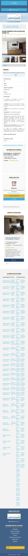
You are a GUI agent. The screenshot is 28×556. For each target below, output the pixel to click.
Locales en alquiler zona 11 (18, 330)
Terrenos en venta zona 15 (23, 448)
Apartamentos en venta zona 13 (6, 384)
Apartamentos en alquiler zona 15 (6, 336)
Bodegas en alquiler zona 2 (23, 281)
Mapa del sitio (15, 539)
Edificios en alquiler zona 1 (6, 405)
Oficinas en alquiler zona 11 (18, 435)
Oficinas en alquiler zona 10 (18, 429)
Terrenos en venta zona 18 (23, 466)
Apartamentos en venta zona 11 (6, 379)
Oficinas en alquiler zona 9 (18, 423)
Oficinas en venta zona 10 (18, 480)
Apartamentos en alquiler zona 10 (6, 312)
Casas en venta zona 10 (13, 384)
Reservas (14, 199)
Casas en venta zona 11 (13, 389)
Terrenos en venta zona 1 (23, 394)
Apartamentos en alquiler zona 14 (6, 330)
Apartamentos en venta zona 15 (6, 393)
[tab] (14, 65)
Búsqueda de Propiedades (12, 26)
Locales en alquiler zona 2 (18, 287)
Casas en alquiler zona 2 (13, 294)
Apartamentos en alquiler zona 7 (6, 305)
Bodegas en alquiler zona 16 (23, 343)
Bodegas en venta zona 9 (22, 370)
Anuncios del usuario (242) (14, 193)
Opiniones (15, 541)
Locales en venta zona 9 (18, 370)
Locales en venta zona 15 (18, 389)
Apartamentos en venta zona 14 (6, 388)
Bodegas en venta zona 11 (22, 374)
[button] (25, 39)
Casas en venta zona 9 (13, 379)
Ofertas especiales (15, 533)
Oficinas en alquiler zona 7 (18, 417)
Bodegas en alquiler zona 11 (23, 312)
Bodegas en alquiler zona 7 (23, 294)
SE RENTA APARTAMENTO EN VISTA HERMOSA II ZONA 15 (12, 238)
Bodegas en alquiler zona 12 (23, 318)
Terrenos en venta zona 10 (23, 430)
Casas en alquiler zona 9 (13, 300)
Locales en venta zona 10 (18, 374)
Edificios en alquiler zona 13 (6, 423)
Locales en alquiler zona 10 (18, 318)
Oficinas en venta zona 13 (18, 489)
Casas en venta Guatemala (13, 343)
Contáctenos (15, 529)
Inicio (4, 26)
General (5, 65)
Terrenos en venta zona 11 (23, 436)
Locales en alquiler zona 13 (18, 336)
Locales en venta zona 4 (18, 360)
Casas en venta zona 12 (13, 394)
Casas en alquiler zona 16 (13, 336)
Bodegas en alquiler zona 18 (23, 355)
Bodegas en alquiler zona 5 (23, 287)
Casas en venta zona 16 (13, 417)
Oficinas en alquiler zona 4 (18, 405)
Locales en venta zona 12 (18, 379)
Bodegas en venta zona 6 (22, 365)
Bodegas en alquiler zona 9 (23, 300)
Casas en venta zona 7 (13, 374)
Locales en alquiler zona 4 (18, 293)
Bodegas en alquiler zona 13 (23, 324)
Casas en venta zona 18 (13, 423)
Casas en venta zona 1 (13, 349)
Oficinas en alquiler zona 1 (18, 399)
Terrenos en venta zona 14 (23, 442)
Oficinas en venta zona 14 (18, 494)
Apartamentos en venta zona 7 (6, 369)
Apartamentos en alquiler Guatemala (7, 281)
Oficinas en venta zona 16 (18, 504)
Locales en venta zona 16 (18, 394)
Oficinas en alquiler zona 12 (18, 442)
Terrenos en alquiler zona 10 (23, 384)
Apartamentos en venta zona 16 (6, 399)
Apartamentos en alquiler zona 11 (6, 318)
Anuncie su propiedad (15, 531)
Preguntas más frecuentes (15, 537)
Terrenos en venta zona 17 (23, 460)
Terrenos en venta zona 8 (23, 417)
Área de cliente (14, 9)
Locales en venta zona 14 (18, 384)
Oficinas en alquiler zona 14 (18, 448)
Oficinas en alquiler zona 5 (18, 411)
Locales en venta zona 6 (18, 365)
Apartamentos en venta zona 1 (6, 348)
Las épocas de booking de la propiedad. (13, 145)
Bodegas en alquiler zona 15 (23, 336)
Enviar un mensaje (14, 195)
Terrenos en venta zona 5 (23, 405)
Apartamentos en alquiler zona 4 (6, 293)
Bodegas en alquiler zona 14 (23, 330)
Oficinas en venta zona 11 (18, 485)
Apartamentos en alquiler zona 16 (6, 342)
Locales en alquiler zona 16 (18, 354)
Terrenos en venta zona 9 (23, 423)
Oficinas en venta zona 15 (18, 499)
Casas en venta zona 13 (13, 399)
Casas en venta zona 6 (13, 370)
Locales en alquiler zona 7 (18, 305)
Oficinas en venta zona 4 (18, 470)
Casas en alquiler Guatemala (13, 281)
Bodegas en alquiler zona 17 (23, 349)
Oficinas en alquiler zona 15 (18, 454)
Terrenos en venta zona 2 (23, 399)
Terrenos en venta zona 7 (23, 411)
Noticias (15, 535)
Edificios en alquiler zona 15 (6, 429)
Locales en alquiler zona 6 (18, 299)
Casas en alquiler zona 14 (13, 324)
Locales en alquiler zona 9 (18, 312)
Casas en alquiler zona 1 (13, 287)
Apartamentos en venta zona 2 (6, 354)
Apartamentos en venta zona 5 (6, 365)
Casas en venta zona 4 (13, 360)
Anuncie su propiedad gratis (17, 547)
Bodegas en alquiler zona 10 (23, 306)
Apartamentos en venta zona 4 (6, 360)
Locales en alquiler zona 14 (18, 342)
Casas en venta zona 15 (13, 411)
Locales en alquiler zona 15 (18, 348)
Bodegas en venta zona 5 (22, 360)
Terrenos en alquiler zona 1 (23, 379)
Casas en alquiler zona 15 (13, 330)
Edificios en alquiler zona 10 (6, 417)
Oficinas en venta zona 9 (18, 475)
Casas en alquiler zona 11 (13, 312)
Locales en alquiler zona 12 (18, 324)
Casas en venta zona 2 (13, 355)
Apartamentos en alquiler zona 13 (6, 324)
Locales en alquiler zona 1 (18, 281)
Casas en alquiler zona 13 (13, 318)
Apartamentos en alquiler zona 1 (6, 287)
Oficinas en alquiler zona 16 (18, 460)
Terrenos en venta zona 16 (23, 454)
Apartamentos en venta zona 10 (6, 374)
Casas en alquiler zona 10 (13, 306)
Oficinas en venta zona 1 (18, 466)
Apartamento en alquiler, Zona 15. (11, 27)
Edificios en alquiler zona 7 (6, 411)
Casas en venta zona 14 (13, 405)
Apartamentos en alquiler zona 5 (6, 299)
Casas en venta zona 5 (13, 365)
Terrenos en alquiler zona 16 (23, 389)
